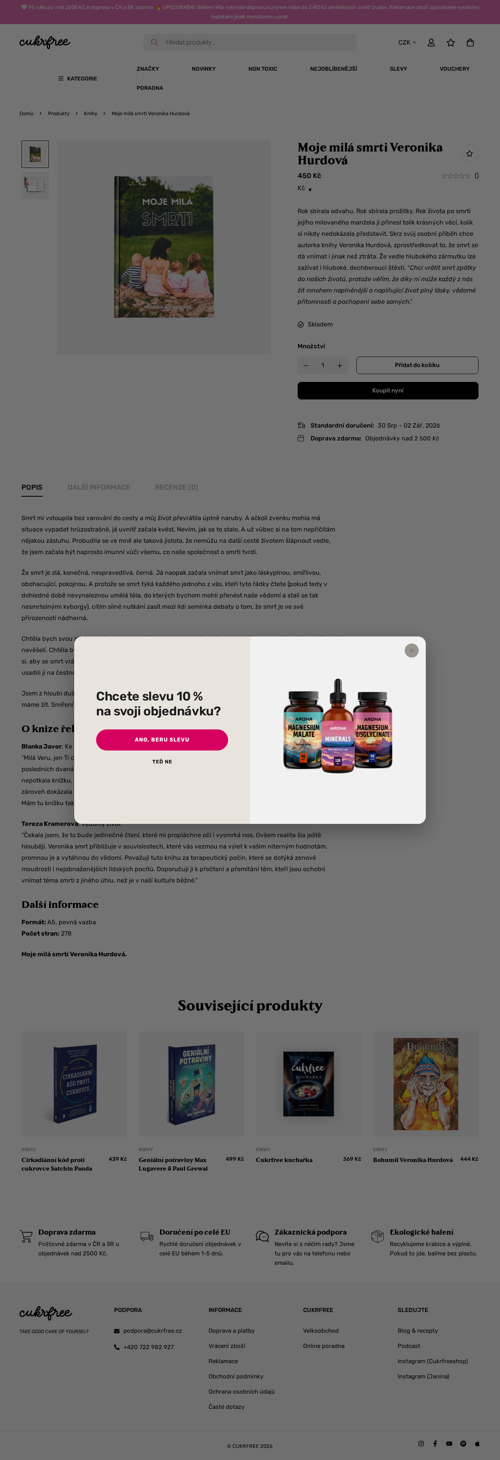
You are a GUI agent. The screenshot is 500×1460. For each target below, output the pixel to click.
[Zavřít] (412, 651)
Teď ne (162, 762)
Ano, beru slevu (162, 739)
